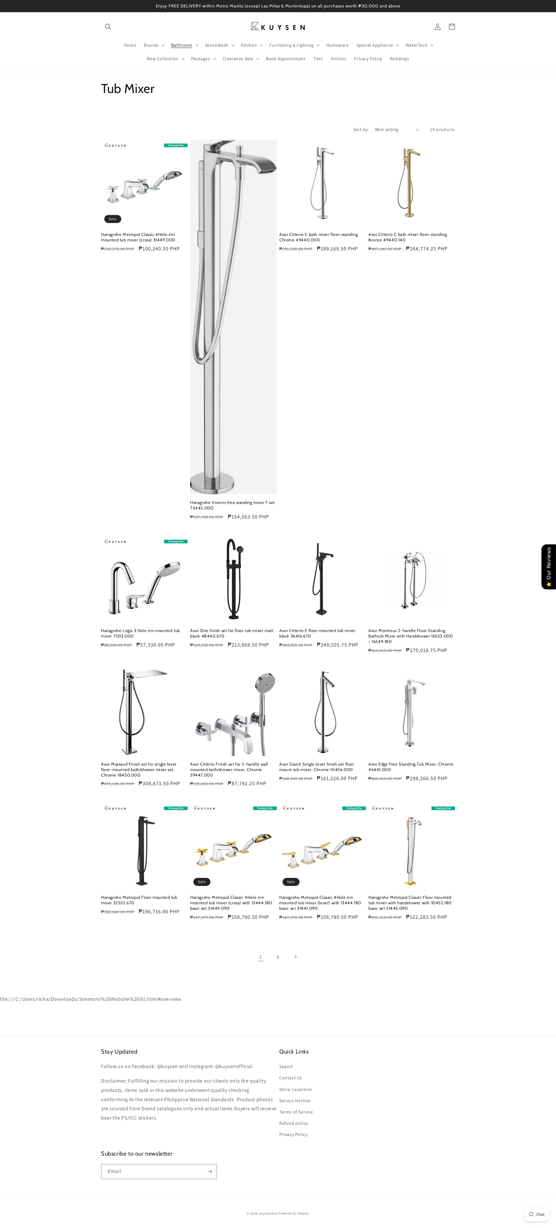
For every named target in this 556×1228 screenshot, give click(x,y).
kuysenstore (268, 1213)
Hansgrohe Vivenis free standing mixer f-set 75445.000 (232, 505)
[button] (108, 27)
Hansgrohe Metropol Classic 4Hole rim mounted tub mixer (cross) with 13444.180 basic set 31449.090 (231, 903)
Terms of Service (296, 1112)
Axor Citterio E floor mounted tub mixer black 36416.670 (317, 633)
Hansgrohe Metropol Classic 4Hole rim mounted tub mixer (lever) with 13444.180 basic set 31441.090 (320, 903)
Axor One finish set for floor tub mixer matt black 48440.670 (231, 633)
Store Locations (295, 1089)
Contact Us (290, 1078)
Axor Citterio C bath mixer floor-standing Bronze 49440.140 (407, 237)
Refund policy (293, 1123)
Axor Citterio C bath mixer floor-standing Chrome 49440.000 (318, 237)
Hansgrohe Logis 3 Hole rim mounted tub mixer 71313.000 (140, 633)
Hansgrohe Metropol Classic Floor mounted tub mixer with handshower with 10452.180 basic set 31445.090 (410, 903)
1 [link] (260, 956)
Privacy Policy (293, 1134)
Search (286, 1066)
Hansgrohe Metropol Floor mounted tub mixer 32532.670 (139, 900)
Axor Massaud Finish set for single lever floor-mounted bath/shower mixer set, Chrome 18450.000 (139, 769)
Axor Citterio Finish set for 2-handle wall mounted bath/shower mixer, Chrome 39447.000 (229, 769)
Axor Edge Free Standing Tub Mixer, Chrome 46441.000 (411, 766)
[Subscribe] (209, 1171)
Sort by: (361, 129)
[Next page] (295, 957)
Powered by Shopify (293, 1213)
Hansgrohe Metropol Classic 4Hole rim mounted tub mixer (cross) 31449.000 (138, 237)
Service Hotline (294, 1100)
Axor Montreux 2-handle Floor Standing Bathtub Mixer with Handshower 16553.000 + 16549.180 (410, 636)
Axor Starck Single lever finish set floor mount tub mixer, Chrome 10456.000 (316, 766)
